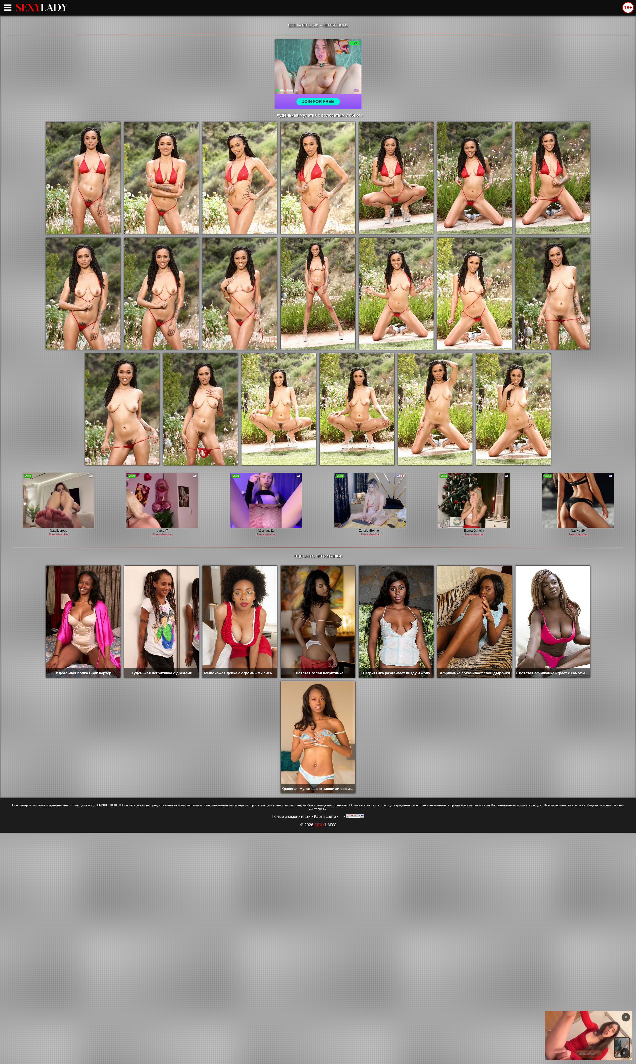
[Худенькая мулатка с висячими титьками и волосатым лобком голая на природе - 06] (474, 178)
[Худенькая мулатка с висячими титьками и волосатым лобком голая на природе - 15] (122, 409)
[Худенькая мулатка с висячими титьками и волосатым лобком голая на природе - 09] (161, 294)
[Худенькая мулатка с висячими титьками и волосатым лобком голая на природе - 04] (318, 178)
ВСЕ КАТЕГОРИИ (303, 25)
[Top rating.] (355, 816)
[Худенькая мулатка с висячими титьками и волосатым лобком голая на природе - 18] (357, 409)
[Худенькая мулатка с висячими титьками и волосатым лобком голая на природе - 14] (553, 294)
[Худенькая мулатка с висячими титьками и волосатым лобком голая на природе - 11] (318, 294)
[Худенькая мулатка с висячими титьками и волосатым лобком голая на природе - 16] (200, 409)
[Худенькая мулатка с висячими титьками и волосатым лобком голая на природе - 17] (278, 409)
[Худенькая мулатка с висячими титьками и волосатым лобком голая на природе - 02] (161, 178)
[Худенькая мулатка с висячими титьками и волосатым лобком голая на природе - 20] (513, 409)
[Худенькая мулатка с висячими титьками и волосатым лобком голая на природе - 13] (474, 294)
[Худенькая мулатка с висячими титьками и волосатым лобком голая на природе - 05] (396, 178)
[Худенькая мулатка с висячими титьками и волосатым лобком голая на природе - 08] (83, 294)
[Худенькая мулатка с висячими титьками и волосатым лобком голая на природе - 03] (239, 178)
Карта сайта (325, 816)
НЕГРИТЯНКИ (335, 25)
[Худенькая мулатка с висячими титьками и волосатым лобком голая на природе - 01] (83, 178)
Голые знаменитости (291, 816)
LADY (42, 7)
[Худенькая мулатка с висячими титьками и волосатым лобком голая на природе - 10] (239, 294)
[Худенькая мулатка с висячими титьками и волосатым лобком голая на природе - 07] (553, 178)
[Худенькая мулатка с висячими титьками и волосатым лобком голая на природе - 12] (396, 294)
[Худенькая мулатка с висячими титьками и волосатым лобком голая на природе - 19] (435, 409)
